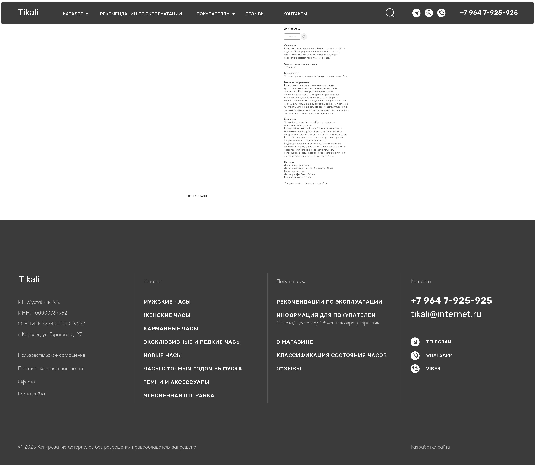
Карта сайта (31, 393)
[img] (390, 12)
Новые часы (163, 355)
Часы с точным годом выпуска (193, 368)
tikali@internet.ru (446, 314)
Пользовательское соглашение (51, 355)
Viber (433, 368)
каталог (73, 13)
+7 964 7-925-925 (489, 12)
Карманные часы (171, 328)
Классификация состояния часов (331, 355)
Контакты (295, 13)
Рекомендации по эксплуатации (141, 13)
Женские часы (167, 315)
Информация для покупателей (326, 315)
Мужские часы (167, 302)
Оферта (26, 381)
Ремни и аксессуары (176, 382)
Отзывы (288, 368)
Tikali (28, 12)
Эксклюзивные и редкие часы (192, 342)
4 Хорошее (290, 66)
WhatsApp (439, 355)
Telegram (439, 341)
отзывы (255, 13)
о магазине (294, 342)
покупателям (213, 13)
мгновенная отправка (178, 395)
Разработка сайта (430, 446)
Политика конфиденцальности (50, 368)
